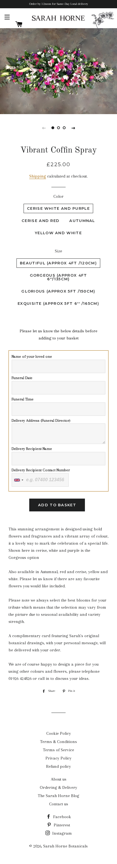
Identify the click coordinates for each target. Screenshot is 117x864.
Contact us (58, 804)
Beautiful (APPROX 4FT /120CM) (58, 263)
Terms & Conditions (58, 741)
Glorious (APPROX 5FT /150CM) (58, 291)
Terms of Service (58, 749)
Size (58, 251)
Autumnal (82, 220)
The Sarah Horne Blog (58, 795)
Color (58, 196)
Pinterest (61, 825)
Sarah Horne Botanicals (65, 846)
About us (58, 779)
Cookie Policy (58, 733)
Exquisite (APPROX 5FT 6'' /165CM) (58, 303)
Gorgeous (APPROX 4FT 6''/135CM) (58, 277)
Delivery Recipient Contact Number (41, 470)
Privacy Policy (58, 758)
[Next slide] (73, 128)
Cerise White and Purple (58, 208)
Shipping (37, 176)
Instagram (61, 833)
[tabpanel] (58, 70)
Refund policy (58, 766)
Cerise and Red (40, 220)
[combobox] (18, 480)
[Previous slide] (43, 128)
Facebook (61, 816)
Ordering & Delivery (58, 787)
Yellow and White (58, 233)
